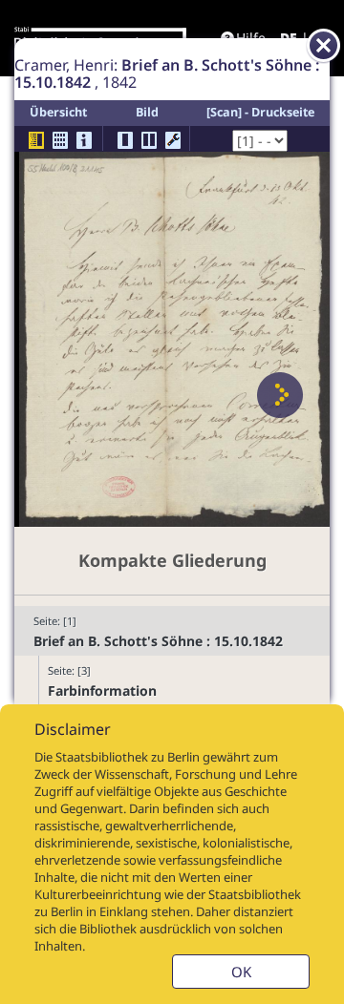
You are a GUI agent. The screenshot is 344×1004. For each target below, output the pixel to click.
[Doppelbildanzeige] (149, 140)
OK (241, 971)
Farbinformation (102, 690)
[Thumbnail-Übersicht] (60, 140)
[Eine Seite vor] (280, 395)
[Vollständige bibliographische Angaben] (84, 140)
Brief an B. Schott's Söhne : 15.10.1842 (158, 641)
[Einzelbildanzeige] (125, 140)
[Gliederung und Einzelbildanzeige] (36, 140)
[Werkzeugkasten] (173, 140)
